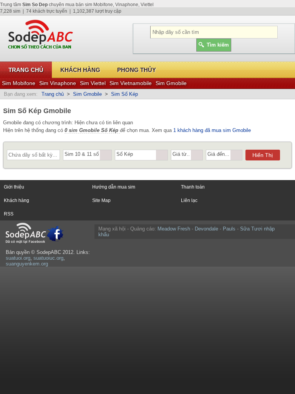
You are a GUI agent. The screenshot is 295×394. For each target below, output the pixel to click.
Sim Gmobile (171, 83)
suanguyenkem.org (27, 264)
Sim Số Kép (124, 94)
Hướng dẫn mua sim (113, 187)
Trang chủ (25, 70)
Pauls (229, 229)
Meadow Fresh (173, 229)
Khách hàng (80, 70)
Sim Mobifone (18, 83)
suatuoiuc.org (48, 258)
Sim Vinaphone (57, 83)
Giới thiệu (14, 187)
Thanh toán (193, 187)
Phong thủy (136, 70)
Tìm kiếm (218, 45)
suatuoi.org (18, 258)
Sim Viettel (93, 83)
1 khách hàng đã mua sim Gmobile (212, 130)
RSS (8, 214)
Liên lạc (189, 200)
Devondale (206, 229)
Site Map (101, 200)
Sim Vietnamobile (130, 83)
